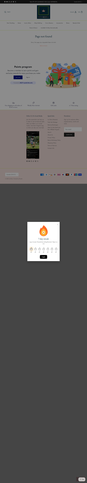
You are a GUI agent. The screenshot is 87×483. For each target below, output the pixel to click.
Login (43, 257)
